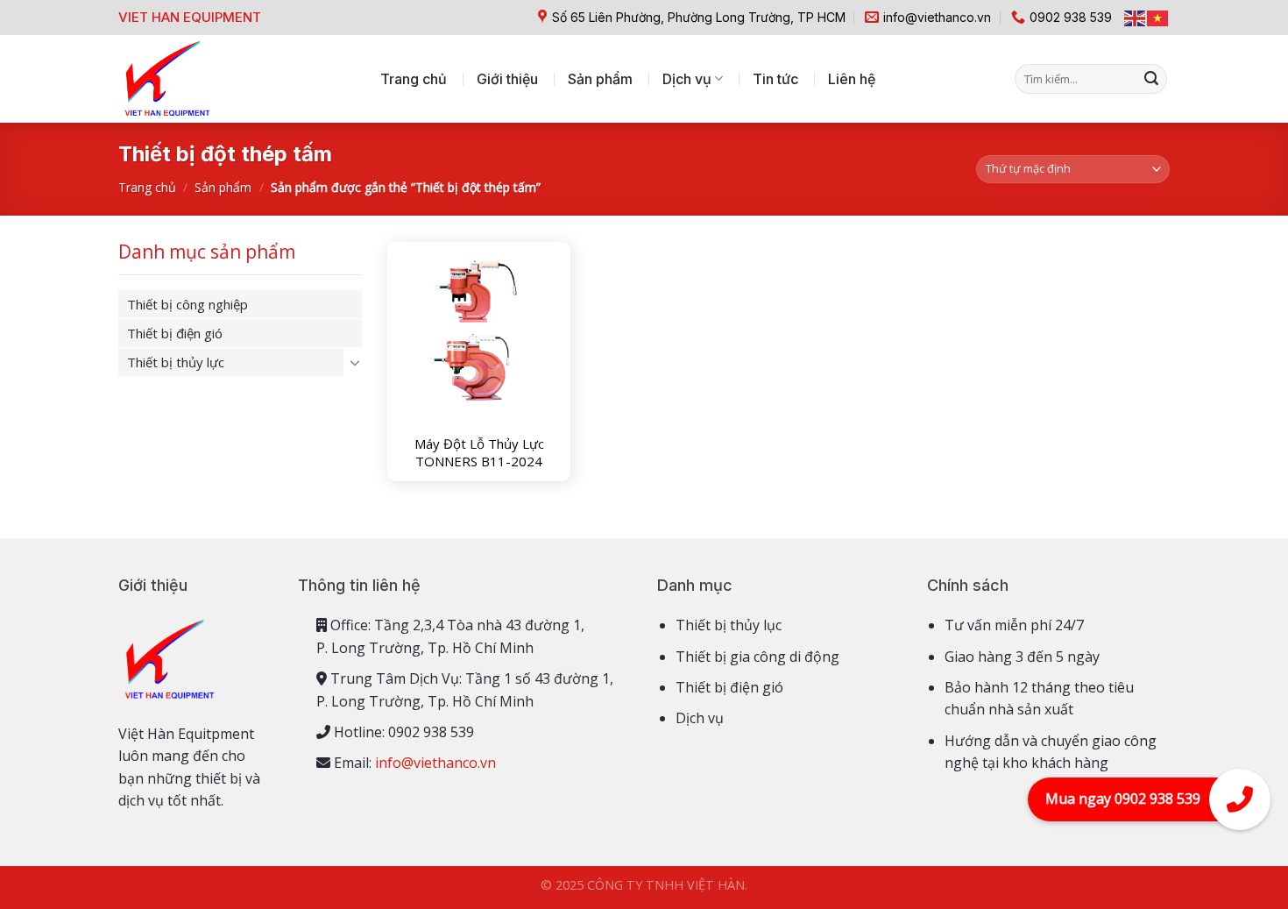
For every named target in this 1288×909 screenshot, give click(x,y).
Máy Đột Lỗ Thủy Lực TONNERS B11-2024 (479, 453)
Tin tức (775, 79)
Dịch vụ (686, 79)
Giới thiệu (507, 79)
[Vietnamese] (1158, 17)
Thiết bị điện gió (175, 333)
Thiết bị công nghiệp (187, 304)
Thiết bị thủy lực (175, 362)
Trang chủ (413, 79)
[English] (1135, 17)
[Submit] (1151, 79)
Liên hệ (851, 79)
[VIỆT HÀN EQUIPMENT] (166, 79)
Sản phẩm (600, 79)
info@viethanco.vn (435, 762)
